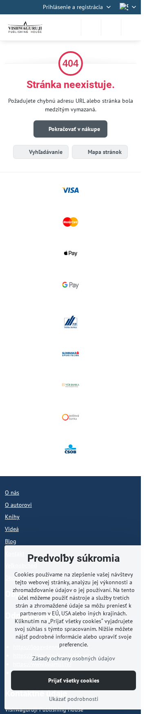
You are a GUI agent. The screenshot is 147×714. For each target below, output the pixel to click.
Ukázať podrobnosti (73, 699)
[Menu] (131, 27)
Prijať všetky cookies (73, 680)
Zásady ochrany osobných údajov (73, 658)
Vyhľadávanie (44, 152)
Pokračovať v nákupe (73, 129)
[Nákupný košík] (111, 27)
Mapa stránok (104, 152)
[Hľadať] (91, 27)
